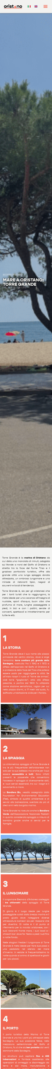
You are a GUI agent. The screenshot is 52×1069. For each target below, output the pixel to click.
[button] (45, 6)
